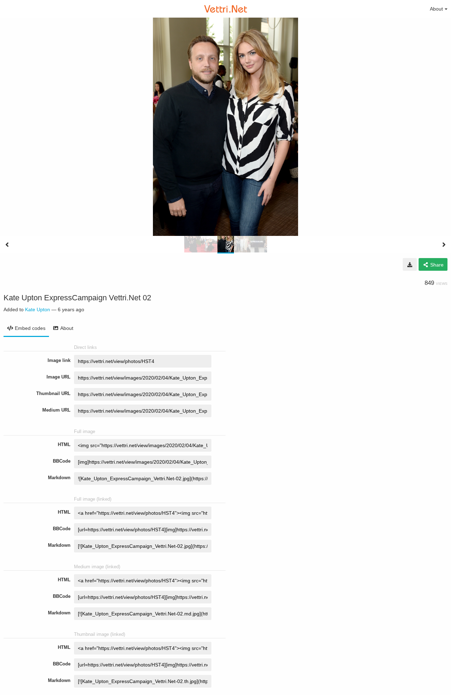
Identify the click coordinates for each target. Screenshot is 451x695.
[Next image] (444, 245)
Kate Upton (37, 309)
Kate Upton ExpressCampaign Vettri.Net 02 (77, 297)
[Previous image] (7, 245)
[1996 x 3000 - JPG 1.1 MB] (410, 264)
